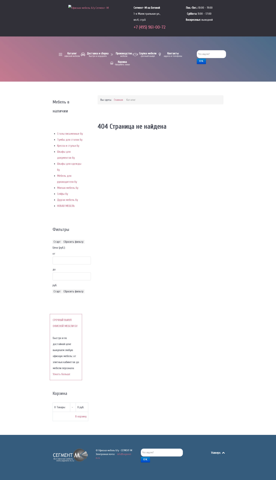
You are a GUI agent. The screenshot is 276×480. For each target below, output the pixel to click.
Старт (57, 241)
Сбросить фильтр (73, 241)
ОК (201, 61)
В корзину (81, 416)
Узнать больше (61, 374)
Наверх (216, 453)
